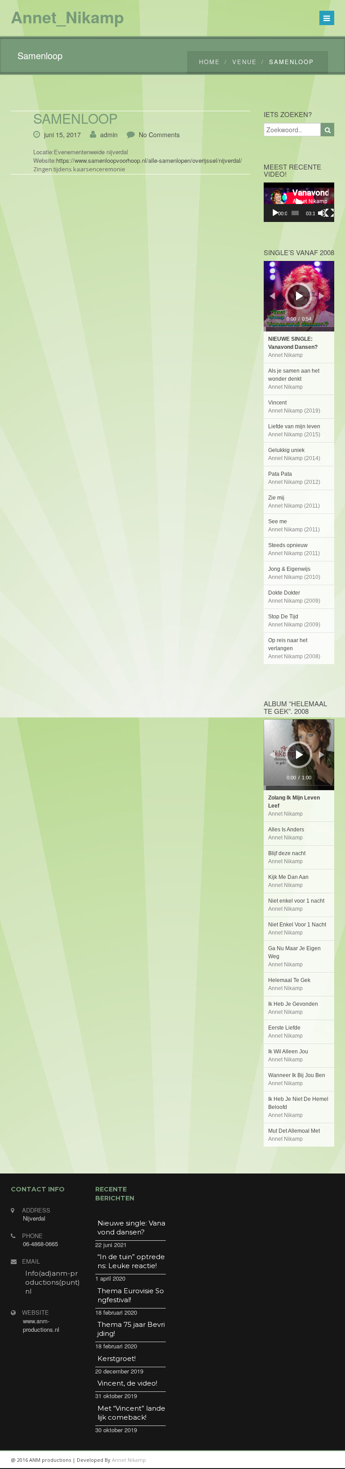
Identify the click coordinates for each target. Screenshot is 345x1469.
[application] (299, 202)
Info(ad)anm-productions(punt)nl (52, 1282)
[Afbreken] (322, 213)
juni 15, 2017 (62, 134)
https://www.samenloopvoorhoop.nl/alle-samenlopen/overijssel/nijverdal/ (149, 160)
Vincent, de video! (127, 1383)
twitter (303, 1460)
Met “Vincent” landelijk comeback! (131, 1412)
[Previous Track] (272, 296)
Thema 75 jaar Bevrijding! (131, 1329)
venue (244, 61)
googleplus (283, 1460)
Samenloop (75, 118)
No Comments (159, 134)
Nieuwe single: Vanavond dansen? (131, 1227)
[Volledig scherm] (329, 213)
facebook (323, 1460)
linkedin (262, 1460)
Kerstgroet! (116, 1358)
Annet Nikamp (129, 1459)
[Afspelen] (275, 213)
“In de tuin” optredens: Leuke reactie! (131, 1261)
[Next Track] (321, 296)
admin (109, 134)
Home (209, 61)
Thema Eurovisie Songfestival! (130, 1295)
